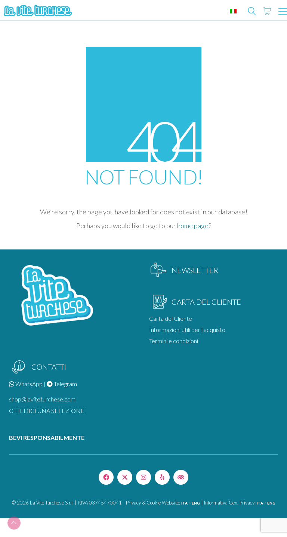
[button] (282, 11)
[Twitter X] (124, 477)
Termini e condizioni (173, 340)
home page (193, 225)
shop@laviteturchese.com (42, 399)
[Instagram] (143, 477)
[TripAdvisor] (180, 477)
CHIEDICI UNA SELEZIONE (46, 410)
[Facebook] (106, 477)
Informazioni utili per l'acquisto (187, 329)
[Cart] (267, 11)
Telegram (65, 383)
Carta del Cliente (170, 318)
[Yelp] (162, 477)
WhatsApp (28, 383)
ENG (196, 503)
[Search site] (252, 12)
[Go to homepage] (37, 11)
